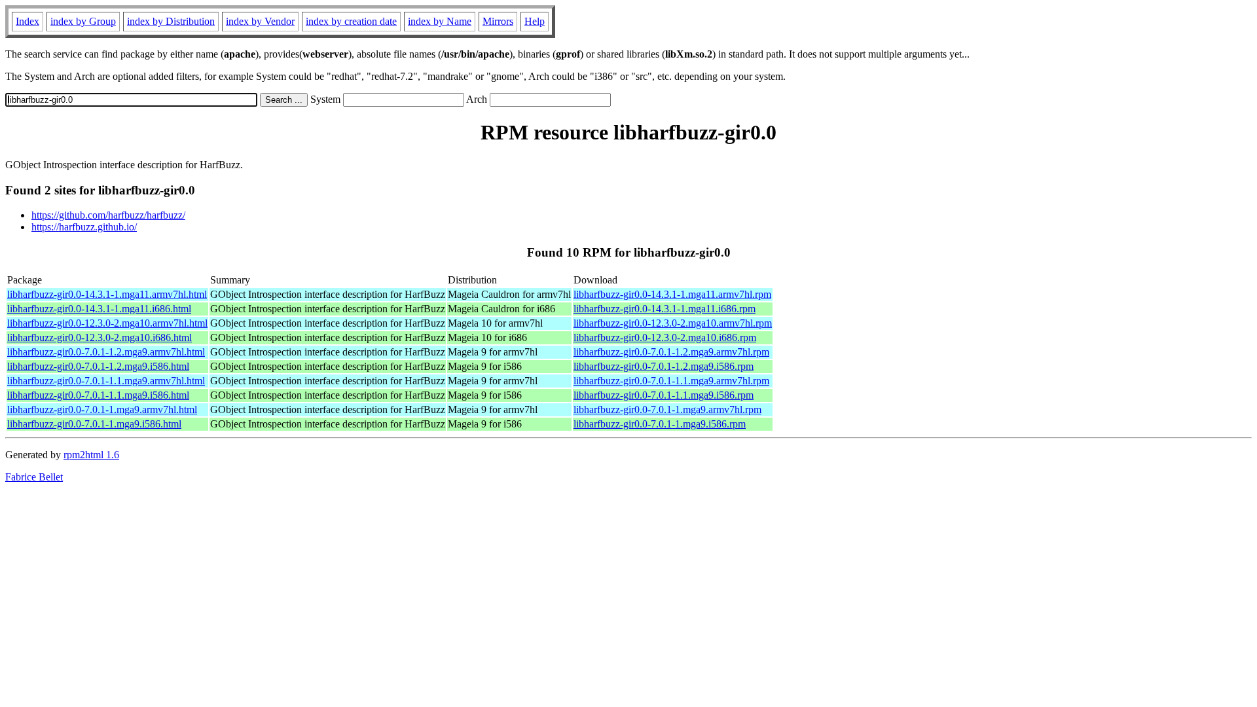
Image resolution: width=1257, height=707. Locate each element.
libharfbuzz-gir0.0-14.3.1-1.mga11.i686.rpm (665, 308)
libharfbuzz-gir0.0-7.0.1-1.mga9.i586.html (94, 423)
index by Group (83, 21)
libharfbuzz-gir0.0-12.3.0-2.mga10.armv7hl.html (107, 323)
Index (27, 21)
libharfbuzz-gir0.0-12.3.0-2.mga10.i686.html (99, 337)
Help (534, 21)
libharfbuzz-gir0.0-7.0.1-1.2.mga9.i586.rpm (664, 366)
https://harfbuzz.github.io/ (84, 226)
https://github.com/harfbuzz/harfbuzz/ (108, 215)
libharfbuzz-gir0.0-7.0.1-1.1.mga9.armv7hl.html (106, 380)
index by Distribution (171, 21)
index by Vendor (260, 21)
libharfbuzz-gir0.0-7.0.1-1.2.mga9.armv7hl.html (106, 351)
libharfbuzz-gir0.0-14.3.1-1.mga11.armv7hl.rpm (672, 294)
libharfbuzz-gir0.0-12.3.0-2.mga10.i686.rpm (665, 337)
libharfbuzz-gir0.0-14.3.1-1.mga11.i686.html (99, 308)
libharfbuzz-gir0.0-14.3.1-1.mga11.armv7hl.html (107, 294)
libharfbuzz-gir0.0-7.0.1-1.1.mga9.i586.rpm (664, 395)
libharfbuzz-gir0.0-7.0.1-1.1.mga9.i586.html (98, 395)
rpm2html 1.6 (91, 454)
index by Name (439, 21)
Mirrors (498, 21)
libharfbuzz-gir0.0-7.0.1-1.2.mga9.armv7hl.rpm (671, 351)
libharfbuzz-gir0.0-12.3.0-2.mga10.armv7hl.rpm (673, 323)
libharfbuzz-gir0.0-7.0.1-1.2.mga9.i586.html (98, 366)
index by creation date (351, 21)
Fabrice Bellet (34, 476)
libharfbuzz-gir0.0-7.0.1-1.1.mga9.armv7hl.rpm (671, 380)
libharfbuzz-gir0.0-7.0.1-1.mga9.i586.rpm (660, 423)
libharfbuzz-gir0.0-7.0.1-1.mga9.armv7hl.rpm (667, 409)
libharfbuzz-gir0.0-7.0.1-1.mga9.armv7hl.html (102, 409)
